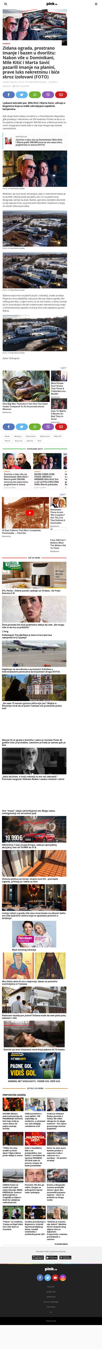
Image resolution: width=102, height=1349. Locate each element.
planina (30, 441)
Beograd (18, 436)
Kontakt (51, 1287)
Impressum (51, 1297)
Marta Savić (45, 436)
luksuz (7, 441)
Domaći (6, 43)
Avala (7, 436)
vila (39, 441)
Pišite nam (51, 1307)
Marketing (51, 1292)
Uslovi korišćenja (51, 1302)
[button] (6, 465)
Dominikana (31, 436)
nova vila (18, 441)
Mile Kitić (57, 436)
